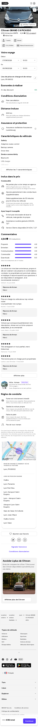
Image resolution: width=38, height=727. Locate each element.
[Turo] (5, 3)
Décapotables (6, 644)
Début (3, 56)
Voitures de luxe (25, 642)
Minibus (4, 639)
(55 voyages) (31, 33)
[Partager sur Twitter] (13, 540)
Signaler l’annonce (19, 547)
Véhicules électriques (27, 644)
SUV (3, 642)
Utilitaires (5, 636)
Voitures (4, 633)
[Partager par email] (19, 540)
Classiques (23, 633)
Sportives (23, 636)
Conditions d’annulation (19, 551)
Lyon (20, 615)
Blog (20, 659)
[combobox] (35, 78)
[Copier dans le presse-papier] (25, 540)
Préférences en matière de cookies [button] (13, 714)
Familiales (23, 639)
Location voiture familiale (12, 617)
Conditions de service (21, 708)
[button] (32, 3)
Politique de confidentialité (10, 711)
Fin (2, 64)
